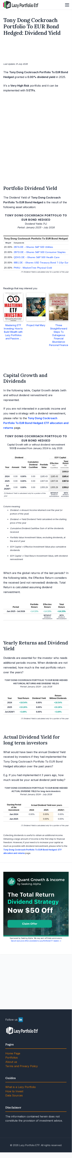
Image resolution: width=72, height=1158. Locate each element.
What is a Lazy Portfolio (20, 1087)
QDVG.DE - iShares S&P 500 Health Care (36, 257)
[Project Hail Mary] (36, 307)
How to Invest (14, 1091)
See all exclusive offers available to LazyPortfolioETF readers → (36, 941)
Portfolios (11, 1057)
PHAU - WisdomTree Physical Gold (33, 267)
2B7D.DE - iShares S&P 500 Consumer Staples (40, 252)
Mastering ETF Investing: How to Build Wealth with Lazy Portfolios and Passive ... (13, 332)
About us (11, 1061)
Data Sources (14, 1095)
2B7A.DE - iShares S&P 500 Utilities (33, 247)
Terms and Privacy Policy (21, 1066)
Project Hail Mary (36, 325)
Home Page (12, 1053)
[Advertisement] (36, 50)
